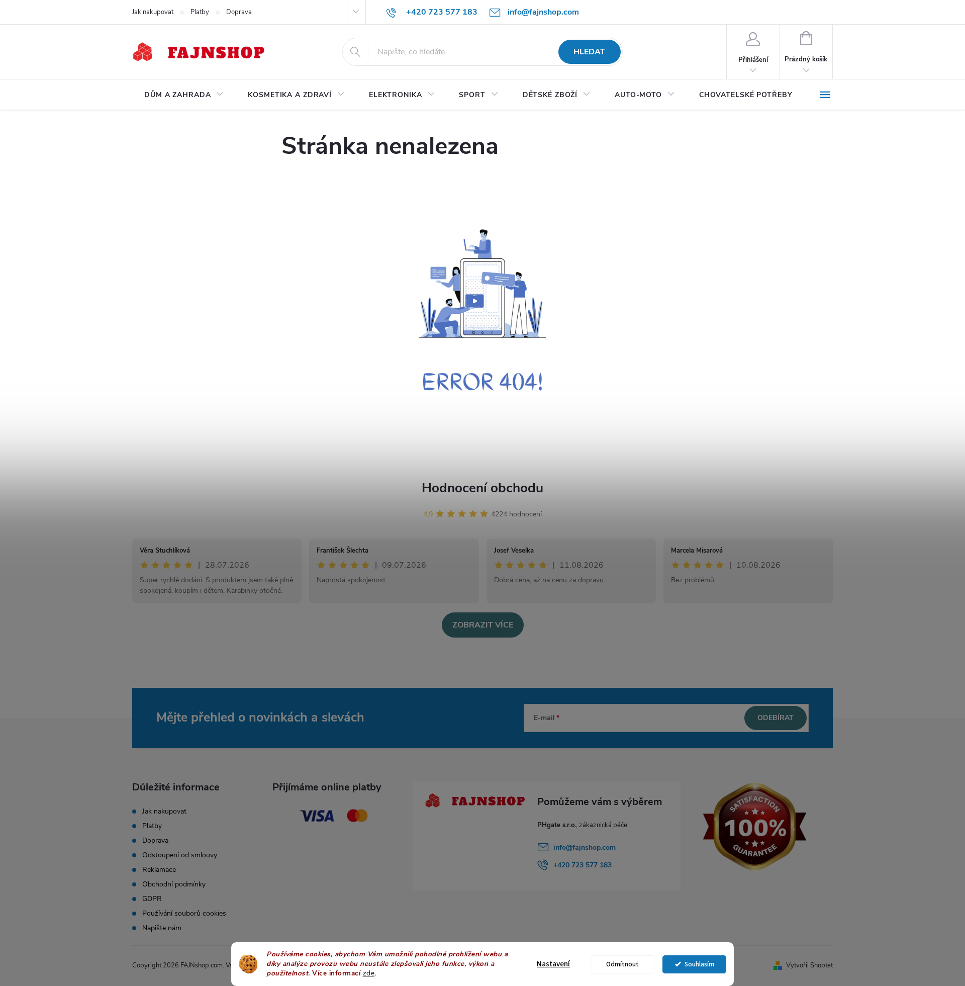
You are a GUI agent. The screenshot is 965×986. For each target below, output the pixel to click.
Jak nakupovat (152, 12)
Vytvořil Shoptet (809, 965)
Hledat (589, 51)
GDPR (152, 899)
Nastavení (553, 964)
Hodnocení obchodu (482, 488)
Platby (199, 12)
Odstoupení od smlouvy (179, 855)
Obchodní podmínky (174, 884)
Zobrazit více (482, 625)
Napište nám (161, 928)
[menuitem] (184, 95)
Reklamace (159, 869)
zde (369, 973)
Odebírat (775, 718)
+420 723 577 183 (582, 865)
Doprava (239, 12)
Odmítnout (622, 964)
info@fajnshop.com (584, 847)
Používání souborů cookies (184, 913)
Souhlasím (699, 964)
